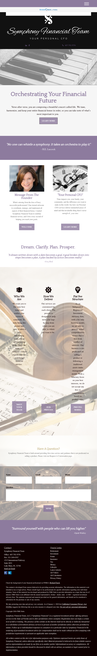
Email (37, 474)
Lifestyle (53, 567)
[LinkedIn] (26, 45)
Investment (54, 553)
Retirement (54, 551)
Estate (52, 556)
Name (8, 474)
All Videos (54, 572)
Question (9, 487)
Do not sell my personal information (73, 607)
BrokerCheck (55, 582)
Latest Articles (55, 570)
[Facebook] (29, 45)
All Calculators (56, 575)
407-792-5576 (70, 45)
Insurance (53, 559)
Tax (51, 562)
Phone (67, 474)
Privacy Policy (55, 578)
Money (53, 564)
